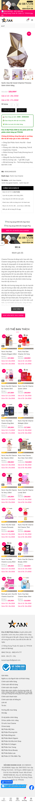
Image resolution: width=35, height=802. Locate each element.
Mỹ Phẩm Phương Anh (9, 732)
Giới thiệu (4, 675)
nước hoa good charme (10, 183)
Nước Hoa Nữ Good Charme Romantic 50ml (8, 527)
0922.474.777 (17, 652)
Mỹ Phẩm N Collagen (8, 744)
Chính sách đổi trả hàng (9, 684)
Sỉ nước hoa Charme (8, 723)
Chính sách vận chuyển (9, 687)
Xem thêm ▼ (17, 309)
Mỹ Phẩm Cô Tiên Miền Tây (11, 756)
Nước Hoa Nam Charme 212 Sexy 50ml (24, 354)
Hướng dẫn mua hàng (9, 710)
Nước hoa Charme (16, 176)
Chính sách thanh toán (9, 696)
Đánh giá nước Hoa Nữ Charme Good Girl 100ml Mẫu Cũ (9, 596)
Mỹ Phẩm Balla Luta (8, 753)
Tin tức (3, 705)
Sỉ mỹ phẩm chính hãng (9, 717)
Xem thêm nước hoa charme (13, 315)
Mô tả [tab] (17, 247)
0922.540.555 (8, 11)
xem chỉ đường (7, 648)
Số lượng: (4, 104)
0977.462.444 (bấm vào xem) (14, 786)
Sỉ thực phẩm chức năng (9, 720)
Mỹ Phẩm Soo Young (8, 747)
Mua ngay (21, 110)
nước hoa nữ (24, 183)
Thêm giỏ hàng (8, 110)
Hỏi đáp (4, 713)
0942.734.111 (6, 652)
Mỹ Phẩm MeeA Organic (9, 738)
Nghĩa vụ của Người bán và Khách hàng (15, 678)
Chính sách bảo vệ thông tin (11, 699)
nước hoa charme (15, 180)
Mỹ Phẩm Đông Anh (8, 735)
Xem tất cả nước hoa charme (17, 230)
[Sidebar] (2, 243)
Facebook (8, 782)
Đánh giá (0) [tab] (17, 253)
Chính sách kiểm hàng (9, 681)
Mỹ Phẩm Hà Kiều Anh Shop (11, 741)
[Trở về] (2, 26)
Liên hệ (4, 702)
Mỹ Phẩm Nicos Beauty (9, 750)
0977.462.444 (18, 11)
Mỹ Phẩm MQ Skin (7, 729)
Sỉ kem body (5, 726)
